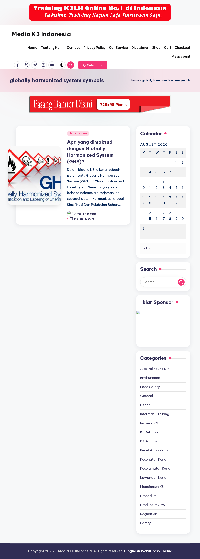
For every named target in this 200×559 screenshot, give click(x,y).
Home (135, 80)
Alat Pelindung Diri (155, 369)
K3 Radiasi (148, 441)
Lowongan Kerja (153, 477)
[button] (92, 65)
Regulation (148, 514)
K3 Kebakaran (151, 432)
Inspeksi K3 (149, 423)
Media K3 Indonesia (41, 34)
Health (145, 405)
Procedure (148, 496)
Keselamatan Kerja (155, 468)
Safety (145, 523)
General (146, 396)
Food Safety (150, 387)
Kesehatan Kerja (153, 459)
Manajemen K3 (152, 486)
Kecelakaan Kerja (154, 450)
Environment (78, 133)
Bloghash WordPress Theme (148, 551)
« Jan (146, 248)
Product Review (152, 505)
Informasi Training (154, 414)
